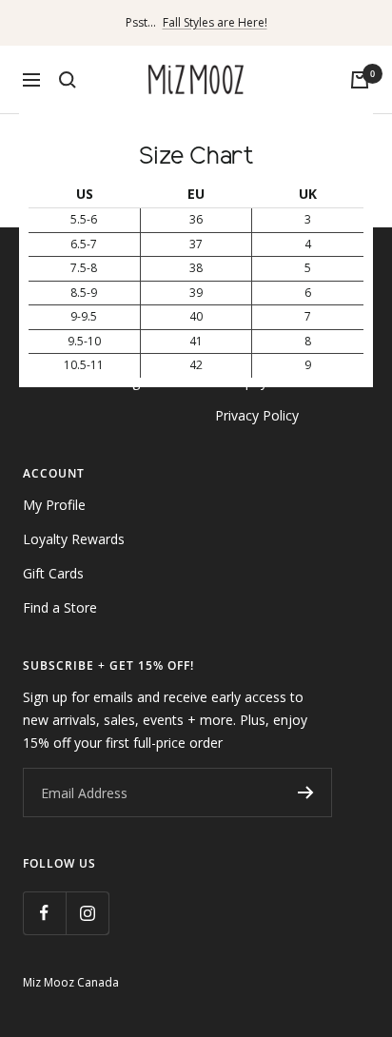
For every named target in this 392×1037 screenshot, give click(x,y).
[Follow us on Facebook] (44, 912)
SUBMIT (305, 792)
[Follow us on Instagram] (87, 912)
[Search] (67, 79)
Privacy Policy (257, 415)
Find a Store (60, 607)
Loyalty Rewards (74, 539)
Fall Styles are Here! (215, 22)
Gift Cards (53, 573)
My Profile (54, 505)
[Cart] (359, 79)
